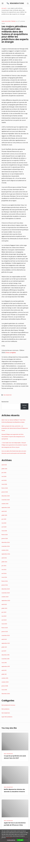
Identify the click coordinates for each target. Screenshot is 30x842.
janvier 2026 (5, 492)
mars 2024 (4, 577)
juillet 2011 (4, 674)
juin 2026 (4, 472)
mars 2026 (4, 484)
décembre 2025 (6, 495)
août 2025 (4, 511)
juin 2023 (4, 612)
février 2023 (5, 627)
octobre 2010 (5, 678)
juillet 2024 (4, 561)
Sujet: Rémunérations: (7, 716)
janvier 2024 (5, 585)
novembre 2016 (5, 658)
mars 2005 (4, 689)
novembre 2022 (6, 635)
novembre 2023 (6, 592)
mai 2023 (4, 616)
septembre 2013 (6, 666)
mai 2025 (4, 523)
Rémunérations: (5, 709)
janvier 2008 (5, 685)
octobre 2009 (5, 682)
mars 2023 (4, 623)
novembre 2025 (6, 499)
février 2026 (5, 488)
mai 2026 (4, 476)
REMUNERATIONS (17, 3)
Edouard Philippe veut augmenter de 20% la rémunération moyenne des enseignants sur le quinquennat (13, 436)
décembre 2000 (6, 693)
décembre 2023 (6, 589)
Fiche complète (10, 352)
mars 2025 (4, 530)
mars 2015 (4, 662)
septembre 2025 (6, 507)
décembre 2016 (5, 654)
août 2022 (4, 639)
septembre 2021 (6, 643)
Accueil (4, 8)
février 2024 (5, 581)
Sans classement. (7, 395)
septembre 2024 (6, 554)
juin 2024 (4, 565)
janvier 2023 (5, 631)
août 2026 (4, 464)
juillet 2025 (4, 515)
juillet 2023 (4, 608)
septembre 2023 (6, 600)
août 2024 (4, 557)
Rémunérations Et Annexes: (8, 705)
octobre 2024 (5, 550)
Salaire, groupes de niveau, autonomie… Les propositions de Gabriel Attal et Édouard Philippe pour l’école (15, 428)
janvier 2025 (5, 538)
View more (9, 837)
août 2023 (4, 604)
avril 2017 (4, 651)
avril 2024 (4, 573)
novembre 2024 (6, 546)
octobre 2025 (5, 503)
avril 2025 (4, 527)
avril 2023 (4, 620)
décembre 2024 (6, 542)
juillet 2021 (4, 647)
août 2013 (4, 670)
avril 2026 (4, 480)
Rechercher (5, 401)
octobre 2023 (5, 596)
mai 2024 (4, 569)
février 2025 (5, 534)
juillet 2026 (4, 468)
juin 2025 (4, 519)
